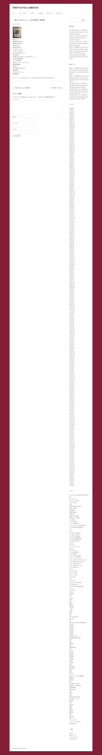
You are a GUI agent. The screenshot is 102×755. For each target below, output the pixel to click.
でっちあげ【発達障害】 (75, 536)
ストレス (71, 569)
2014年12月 (72, 375)
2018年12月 (72, 283)
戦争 (70, 641)
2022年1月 (71, 213)
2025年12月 (72, 123)
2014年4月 (71, 390)
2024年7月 (71, 155)
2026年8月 (71, 108)
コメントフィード (73, 737)
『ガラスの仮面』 (73, 521)
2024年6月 (71, 157)
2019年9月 (71, 266)
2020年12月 (72, 237)
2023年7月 (71, 178)
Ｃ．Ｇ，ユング (73, 719)
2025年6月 (71, 135)
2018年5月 (71, 296)
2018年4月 (71, 298)
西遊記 (70, 706)
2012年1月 (71, 441)
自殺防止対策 (72, 689)
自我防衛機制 (72, 687)
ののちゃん (72, 544)
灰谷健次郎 (72, 666)
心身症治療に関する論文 (75, 637)
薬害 (70, 695)
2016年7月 (71, 338)
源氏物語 (71, 662)
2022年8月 (71, 199)
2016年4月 (71, 344)
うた (70, 529)
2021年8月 (71, 222)
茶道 (70, 691)
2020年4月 (71, 253)
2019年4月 (71, 275)
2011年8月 (71, 451)
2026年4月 (71, 115)
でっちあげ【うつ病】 (74, 535)
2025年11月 (72, 125)
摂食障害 (71, 643)
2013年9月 (71, 403)
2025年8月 (71, 131)
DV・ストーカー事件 (74, 500)
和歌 (70, 615)
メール (15, 123)
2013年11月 (72, 399)
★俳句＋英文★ (73, 508)
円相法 (70, 603)
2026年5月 (71, 114)
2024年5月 (71, 159)
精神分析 (71, 679)
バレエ (70, 578)
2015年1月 (71, 373)
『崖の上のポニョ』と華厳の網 (21, 87)
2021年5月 (71, 228)
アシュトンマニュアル (74, 546)
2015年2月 (71, 371)
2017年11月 (72, 308)
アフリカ (71, 548)
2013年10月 (72, 401)
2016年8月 (71, 336)
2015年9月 (71, 357)
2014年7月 (71, 384)
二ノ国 (70, 597)
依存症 (70, 599)
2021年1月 (71, 235)
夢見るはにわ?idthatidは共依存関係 (77, 622)
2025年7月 (71, 133)
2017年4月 (71, 321)
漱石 (70, 664)
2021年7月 (71, 224)
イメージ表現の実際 (74, 552)
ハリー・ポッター (73, 575)
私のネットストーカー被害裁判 (76, 676)
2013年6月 (71, 409)
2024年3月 (71, 163)
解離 (70, 708)
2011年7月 (71, 453)
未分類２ (71, 651)
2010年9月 (71, 472)
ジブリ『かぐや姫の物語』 (75, 556)
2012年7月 (71, 430)
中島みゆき (72, 594)
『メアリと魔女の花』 (74, 523)
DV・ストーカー (73, 498)
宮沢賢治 (71, 626)
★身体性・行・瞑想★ (74, 517)
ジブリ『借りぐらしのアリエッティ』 (78, 559)
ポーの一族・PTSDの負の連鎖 (76, 586)
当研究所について (73, 636)
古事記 (70, 611)
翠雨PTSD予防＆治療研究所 (26, 7)
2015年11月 (72, 354)
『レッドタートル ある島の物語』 (77, 525)
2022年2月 (71, 211)
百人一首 (71, 674)
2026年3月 (71, 117)
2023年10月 (72, 173)
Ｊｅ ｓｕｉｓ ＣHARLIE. (75, 721)
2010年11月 (72, 468)
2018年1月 (71, 304)
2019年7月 (71, 270)
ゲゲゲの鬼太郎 (73, 554)
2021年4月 (71, 230)
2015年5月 (71, 365)
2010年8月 (71, 474)
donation (58, 13)
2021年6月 (71, 226)
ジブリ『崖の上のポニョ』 (24, 77)
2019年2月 (71, 279)
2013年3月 (71, 415)
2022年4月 (71, 207)
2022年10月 (72, 195)
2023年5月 (71, 182)
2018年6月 (71, 295)
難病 (70, 714)
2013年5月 (71, 411)
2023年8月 (71, 176)
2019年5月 (71, 274)
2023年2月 (71, 188)
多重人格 (71, 618)
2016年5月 (71, 342)
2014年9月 (71, 380)
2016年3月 (71, 346)
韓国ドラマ (72, 717)
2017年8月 (71, 314)
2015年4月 (71, 367)
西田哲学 (71, 704)
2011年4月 (71, 458)
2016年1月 (71, 350)
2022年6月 (71, 203)
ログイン (71, 733)
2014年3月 (71, 392)
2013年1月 (71, 418)
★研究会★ (72, 514)
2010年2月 (71, 485)
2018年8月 (71, 291)
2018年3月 (71, 300)
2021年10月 (72, 218)
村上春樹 (71, 653)
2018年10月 (72, 287)
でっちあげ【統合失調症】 (75, 538)
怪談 (70, 639)
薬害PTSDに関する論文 (74, 697)
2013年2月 (71, 416)
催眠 (70, 601)
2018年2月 (71, 302)
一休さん (71, 592)
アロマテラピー (73, 550)
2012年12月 (72, 420)
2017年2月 (71, 325)
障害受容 (71, 712)
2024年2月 (71, 165)
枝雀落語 (71, 657)
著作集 (70, 693)
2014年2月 (71, 394)
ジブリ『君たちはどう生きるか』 (77, 561)
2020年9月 (71, 243)
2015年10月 (72, 356)
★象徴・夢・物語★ (74, 516)
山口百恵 (71, 628)
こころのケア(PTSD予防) (75, 533)
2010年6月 (71, 477)
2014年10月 (72, 378)
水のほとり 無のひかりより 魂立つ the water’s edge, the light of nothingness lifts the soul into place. (79, 43)
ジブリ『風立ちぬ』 (74, 567)
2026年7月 (71, 110)
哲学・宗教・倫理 (73, 617)
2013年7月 (71, 407)
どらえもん (72, 542)
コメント (16, 99)
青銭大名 (71, 716)
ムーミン (71, 588)
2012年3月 (71, 437)
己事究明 (71, 632)
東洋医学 (71, 655)
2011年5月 (71, 456)
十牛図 (70, 609)
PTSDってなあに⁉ (22, 13)
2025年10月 (72, 127)
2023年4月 (71, 184)
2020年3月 (71, 255)
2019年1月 (71, 281)
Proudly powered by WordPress (20, 748)
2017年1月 (71, 327)
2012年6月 (71, 432)
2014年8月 (71, 382)
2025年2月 (71, 142)
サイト (14, 129)
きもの (70, 531)
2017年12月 (72, 306)
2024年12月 (72, 146)
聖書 (70, 681)
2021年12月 (72, 215)
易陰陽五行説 (72, 647)
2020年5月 (71, 251)
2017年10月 (72, 310)
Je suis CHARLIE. (73, 502)
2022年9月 (71, 197)
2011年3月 (71, 460)
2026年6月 (71, 112)
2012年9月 (71, 426)
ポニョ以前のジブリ (74, 584)
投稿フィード (72, 735)
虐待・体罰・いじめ (74, 698)
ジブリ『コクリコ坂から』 (75, 557)
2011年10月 (72, 447)
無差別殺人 (72, 668)
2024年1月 (71, 167)
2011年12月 (72, 443)
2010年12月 (72, 466)
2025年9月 (71, 129)
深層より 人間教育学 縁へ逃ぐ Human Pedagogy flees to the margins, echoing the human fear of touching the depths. (79, 49)
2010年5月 (71, 479)
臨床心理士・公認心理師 (75, 685)
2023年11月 (72, 171)
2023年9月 (71, 175)
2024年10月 (72, 150)
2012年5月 (71, 434)
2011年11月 (72, 445)
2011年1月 (71, 464)
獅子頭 (70, 672)
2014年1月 (71, 396)
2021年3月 (71, 232)
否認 (70, 613)
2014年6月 (71, 386)
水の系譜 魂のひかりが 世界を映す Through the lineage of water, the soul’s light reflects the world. (78, 32)
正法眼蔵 (71, 658)
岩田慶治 (71, 630)
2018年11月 (72, 285)
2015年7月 (71, 361)
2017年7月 (71, 315)
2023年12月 (72, 169)
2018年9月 (71, 289)
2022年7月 (71, 201)
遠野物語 (71, 710)
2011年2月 (71, 462)
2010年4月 (71, 481)
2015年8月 (71, 359)
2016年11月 (72, 331)
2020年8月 (71, 245)
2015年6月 (71, 363)
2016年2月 (71, 348)
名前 (14, 117)
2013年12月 (72, 397)
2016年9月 (71, 335)
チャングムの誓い (73, 571)
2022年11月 (72, 194)
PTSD (70, 504)
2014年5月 (71, 388)
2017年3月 (71, 323)
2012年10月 (72, 424)
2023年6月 (71, 180)
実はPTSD (71, 624)
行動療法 (71, 700)
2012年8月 (71, 428)
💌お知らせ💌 (72, 723)
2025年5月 (71, 136)
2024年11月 (72, 148)
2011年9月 (71, 449)
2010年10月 (72, 470)
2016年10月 (72, 333)
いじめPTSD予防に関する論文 (76, 527)
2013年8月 (71, 405)
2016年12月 (72, 329)
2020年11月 (72, 239)
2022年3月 (71, 209)
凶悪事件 (71, 605)
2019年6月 (71, 272)
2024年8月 (71, 154)
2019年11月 (72, 262)
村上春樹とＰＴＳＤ (57, 87)
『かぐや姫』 (72, 519)
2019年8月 (71, 268)
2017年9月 (71, 312)
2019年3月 (71, 277)
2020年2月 (71, 256)
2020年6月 (71, 249)
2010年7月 (71, 476)
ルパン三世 (72, 590)
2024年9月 (71, 152)
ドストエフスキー (73, 573)
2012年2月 (71, 439)
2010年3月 (71, 483)
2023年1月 (71, 190)
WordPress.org (72, 738)
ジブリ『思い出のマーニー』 (76, 565)
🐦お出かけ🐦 (50, 13)
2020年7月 (71, 247)
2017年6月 (71, 317)
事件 (70, 596)
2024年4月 (71, 161)
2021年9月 (71, 220)
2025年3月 (71, 140)
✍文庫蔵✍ (40, 13)
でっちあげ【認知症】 (74, 540)
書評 (70, 649)
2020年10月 (72, 241)
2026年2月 (71, 119)
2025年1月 (71, 144)
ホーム (14, 13)
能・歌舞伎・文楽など (74, 683)
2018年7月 (71, 293)
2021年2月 (71, 234)
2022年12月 (72, 192)
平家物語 (71, 634)
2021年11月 (72, 216)
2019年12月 (72, 260)
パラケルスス (72, 580)
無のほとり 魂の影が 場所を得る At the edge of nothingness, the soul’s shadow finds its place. (78, 37)
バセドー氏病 (72, 577)
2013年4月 (71, 413)
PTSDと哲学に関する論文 (75, 506)
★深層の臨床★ (73, 512)
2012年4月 (71, 436)
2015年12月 (72, 352)
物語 (70, 670)
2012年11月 (72, 422)
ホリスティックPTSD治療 (75, 582)
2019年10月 (72, 264)
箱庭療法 (71, 677)
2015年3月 (71, 369)
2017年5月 (71, 319)
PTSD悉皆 (32, 13)
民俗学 (70, 660)
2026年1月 (71, 121)
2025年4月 (71, 138)
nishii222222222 (51, 77)
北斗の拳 (71, 607)
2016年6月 (71, 340)
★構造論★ (72, 510)
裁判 (70, 702)
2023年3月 (71, 186)
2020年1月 (71, 258)
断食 (70, 645)
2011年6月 (71, 455)
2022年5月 (71, 205)
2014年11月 (72, 376)
